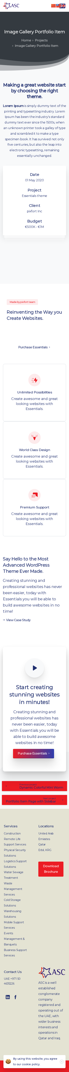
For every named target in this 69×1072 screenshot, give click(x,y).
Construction (12, 833)
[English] (63, 5)
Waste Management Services (13, 889)
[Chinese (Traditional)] (58, 5)
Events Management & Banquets (14, 939)
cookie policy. (31, 1064)
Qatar (42, 844)
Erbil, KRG (44, 850)
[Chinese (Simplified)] (53, 5)
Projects (41, 40)
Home (26, 40)
